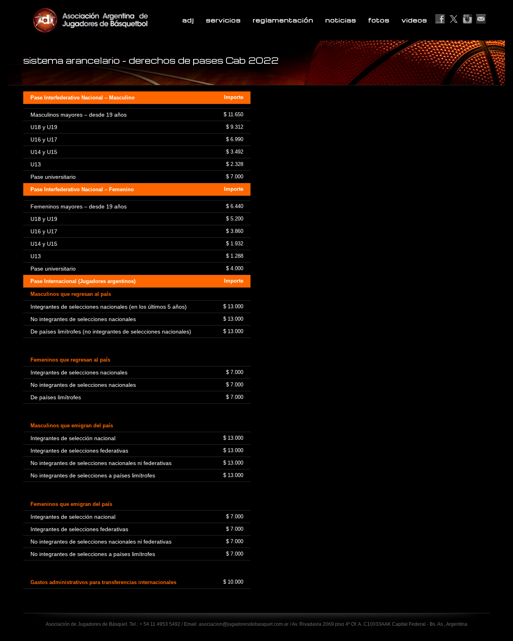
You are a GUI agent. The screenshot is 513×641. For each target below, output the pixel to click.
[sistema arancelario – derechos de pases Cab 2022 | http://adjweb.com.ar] (109, 20)
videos (414, 20)
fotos (379, 20)
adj (188, 20)
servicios (223, 20)
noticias (340, 20)
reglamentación (283, 20)
